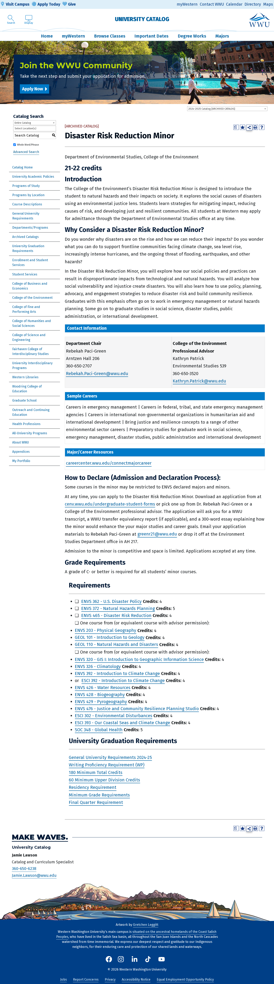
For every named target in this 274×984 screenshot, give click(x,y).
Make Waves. (40, 837)
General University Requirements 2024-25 (110, 757)
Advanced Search (26, 152)
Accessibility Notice (136, 979)
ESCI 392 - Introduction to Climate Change (123, 680)
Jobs (63, 979)
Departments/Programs (30, 227)
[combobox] (227, 108)
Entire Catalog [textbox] (22, 122)
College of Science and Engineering (29, 337)
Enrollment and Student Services (30, 262)
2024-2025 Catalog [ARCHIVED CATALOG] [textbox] (211, 108)
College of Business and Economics (29, 286)
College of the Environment (32, 298)
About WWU (20, 442)
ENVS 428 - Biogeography (100, 694)
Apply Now (32, 89)
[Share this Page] (249, 128)
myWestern (187, 4)
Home (47, 36)
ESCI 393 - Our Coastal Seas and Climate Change (122, 722)
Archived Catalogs (25, 237)
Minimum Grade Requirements (99, 795)
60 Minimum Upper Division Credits (104, 780)
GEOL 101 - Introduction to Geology (109, 637)
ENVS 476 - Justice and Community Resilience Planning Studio (137, 708)
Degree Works (192, 36)
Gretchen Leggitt (145, 925)
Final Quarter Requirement (96, 802)
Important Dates (151, 36)
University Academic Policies (33, 176)
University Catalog (142, 19)
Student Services (24, 274)
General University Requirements (25, 216)
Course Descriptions (27, 204)
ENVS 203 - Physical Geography (105, 630)
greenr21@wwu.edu (157, 534)
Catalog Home (22, 167)
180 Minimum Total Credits (95, 772)
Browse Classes (109, 36)
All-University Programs (29, 433)
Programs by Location (28, 195)
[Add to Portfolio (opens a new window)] (242, 127)
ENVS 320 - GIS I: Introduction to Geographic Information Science (139, 659)
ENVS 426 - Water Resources (102, 687)
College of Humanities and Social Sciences (31, 323)
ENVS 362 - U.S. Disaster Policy (111, 601)
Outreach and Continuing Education (31, 412)
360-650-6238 (24, 868)
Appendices (21, 452)
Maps (268, 4)
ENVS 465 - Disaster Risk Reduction (116, 615)
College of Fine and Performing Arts (26, 309)
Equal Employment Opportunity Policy (185, 979)
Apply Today (49, 4)
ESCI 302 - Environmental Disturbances (113, 715)
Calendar (234, 4)
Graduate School (24, 400)
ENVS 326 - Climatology (98, 666)
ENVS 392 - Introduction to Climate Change (117, 673)
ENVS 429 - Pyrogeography (101, 701)
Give (72, 4)
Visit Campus (17, 4)
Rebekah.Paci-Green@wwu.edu (97, 373)
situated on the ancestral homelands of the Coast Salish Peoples (136, 934)
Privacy (110, 979)
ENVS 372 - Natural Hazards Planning (118, 608)
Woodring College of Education (27, 388)
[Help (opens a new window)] (261, 127)
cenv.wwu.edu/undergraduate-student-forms (110, 504)
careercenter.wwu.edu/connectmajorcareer (109, 463)
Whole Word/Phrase (28, 144)
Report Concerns (85, 979)
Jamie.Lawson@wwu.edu (34, 875)
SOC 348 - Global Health (99, 729)
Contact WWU (212, 4)
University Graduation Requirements (28, 248)
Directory (253, 4)
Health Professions (26, 424)
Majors (222, 36)
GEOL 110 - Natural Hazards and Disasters (116, 644)
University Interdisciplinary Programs (32, 365)
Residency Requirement (92, 787)
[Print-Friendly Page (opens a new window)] (255, 127)
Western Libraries (25, 377)
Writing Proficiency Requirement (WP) (106, 765)
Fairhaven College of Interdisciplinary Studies (30, 351)
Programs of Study (26, 186)
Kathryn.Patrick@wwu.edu (199, 381)
